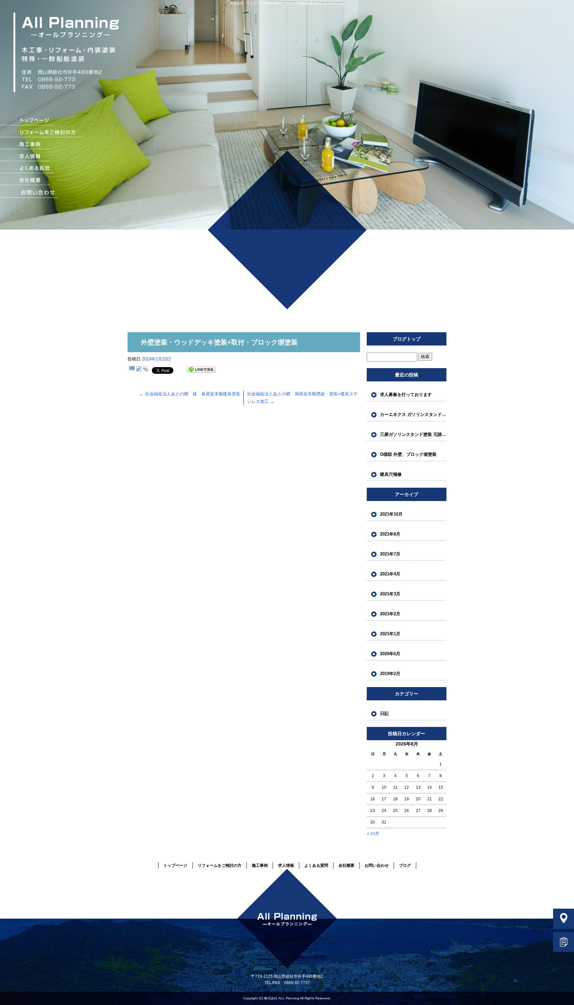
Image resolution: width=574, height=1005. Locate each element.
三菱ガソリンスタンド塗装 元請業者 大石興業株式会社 (413, 434)
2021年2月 (390, 613)
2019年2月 (390, 673)
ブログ (405, 865)
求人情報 (42, 157)
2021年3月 (390, 593)
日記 (384, 713)
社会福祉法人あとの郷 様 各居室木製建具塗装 (190, 393)
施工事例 (42, 145)
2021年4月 (390, 573)
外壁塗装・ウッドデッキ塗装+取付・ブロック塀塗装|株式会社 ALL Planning (287, 3)
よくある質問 (42, 169)
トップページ (42, 121)
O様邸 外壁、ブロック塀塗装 (408, 454)
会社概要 (42, 181)
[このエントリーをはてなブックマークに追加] (132, 369)
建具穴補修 (391, 474)
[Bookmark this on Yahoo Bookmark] (145, 369)
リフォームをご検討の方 (42, 133)
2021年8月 (390, 534)
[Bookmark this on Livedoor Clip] (139, 369)
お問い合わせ (45, 193)
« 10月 (373, 833)
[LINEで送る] (201, 369)
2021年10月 (391, 514)
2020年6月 (390, 653)
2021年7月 (390, 554)
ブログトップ (407, 339)
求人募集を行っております (406, 394)
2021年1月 (390, 633)
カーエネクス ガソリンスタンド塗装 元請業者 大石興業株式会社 (413, 414)
